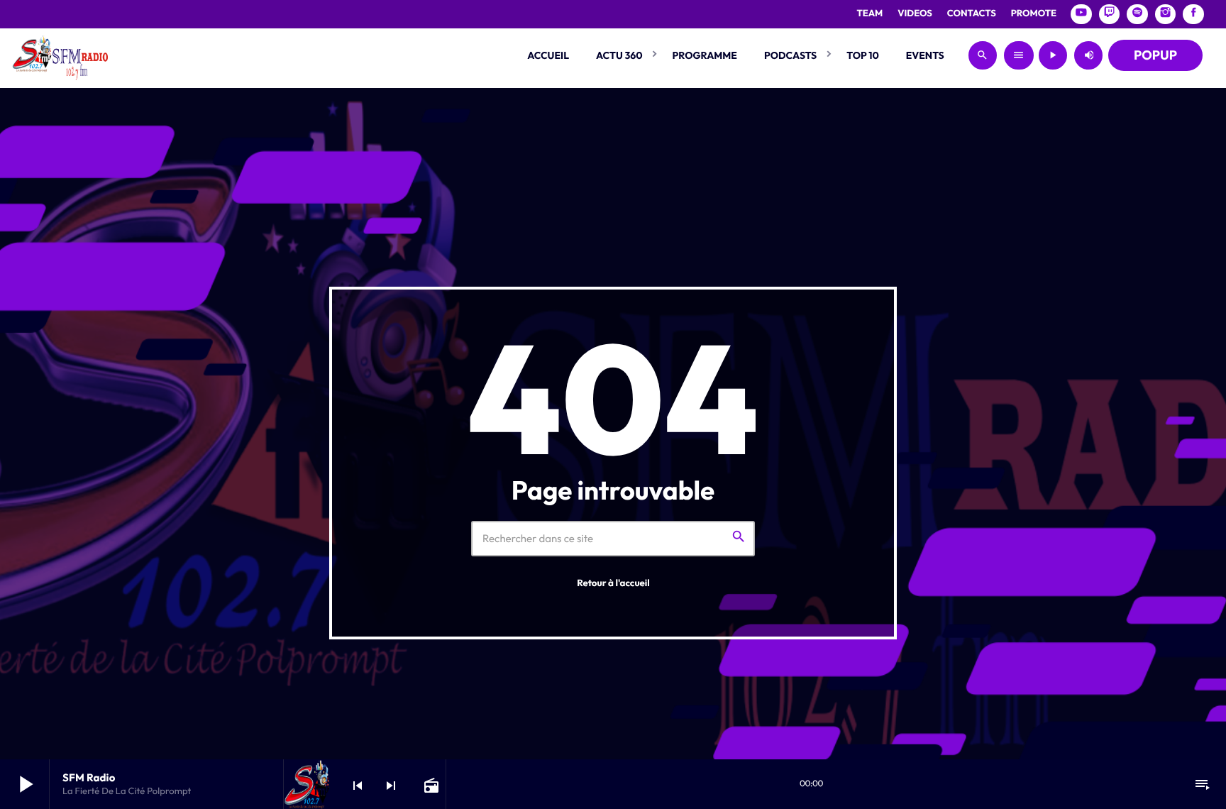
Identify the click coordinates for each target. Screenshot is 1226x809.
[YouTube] (1081, 14)
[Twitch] (1109, 14)
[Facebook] (1193, 14)
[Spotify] (1137, 14)
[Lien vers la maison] (60, 55)
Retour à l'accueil (613, 583)
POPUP (1155, 55)
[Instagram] (1165, 14)
